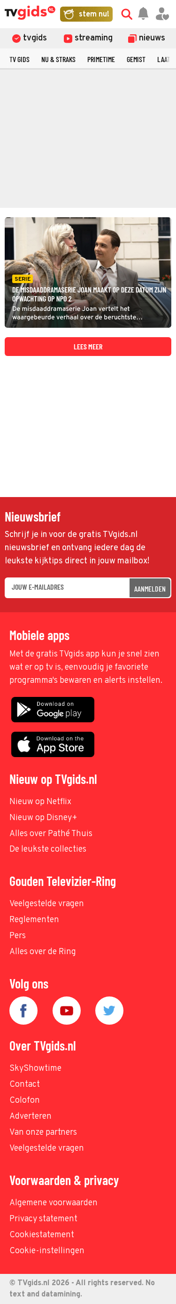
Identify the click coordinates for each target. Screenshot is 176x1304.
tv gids (19, 59)
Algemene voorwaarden (53, 1203)
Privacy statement (43, 1219)
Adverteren (30, 1116)
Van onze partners (43, 1132)
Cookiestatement (41, 1235)
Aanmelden (150, 588)
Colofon (24, 1100)
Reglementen (34, 920)
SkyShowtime (35, 1068)
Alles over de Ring (42, 952)
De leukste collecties (47, 849)
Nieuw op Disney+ (43, 818)
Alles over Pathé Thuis (50, 834)
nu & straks (58, 59)
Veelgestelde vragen (46, 904)
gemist (136, 59)
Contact (24, 1084)
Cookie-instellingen (46, 1251)
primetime (101, 59)
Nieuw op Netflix (40, 802)
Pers (17, 936)
